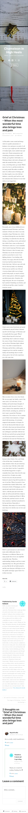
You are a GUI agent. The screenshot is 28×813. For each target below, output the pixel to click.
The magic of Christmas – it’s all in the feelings (14, 701)
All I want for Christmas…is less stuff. (13, 698)
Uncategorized (18, 133)
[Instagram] (19, 60)
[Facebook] (9, 60)
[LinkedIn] (12, 60)
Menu (15, 65)
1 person (11, 742)
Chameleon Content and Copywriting (18, 757)
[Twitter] (15, 60)
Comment (20, 801)
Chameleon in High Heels (14, 50)
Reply (7, 745)
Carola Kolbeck (8, 133)
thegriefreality (14, 732)
